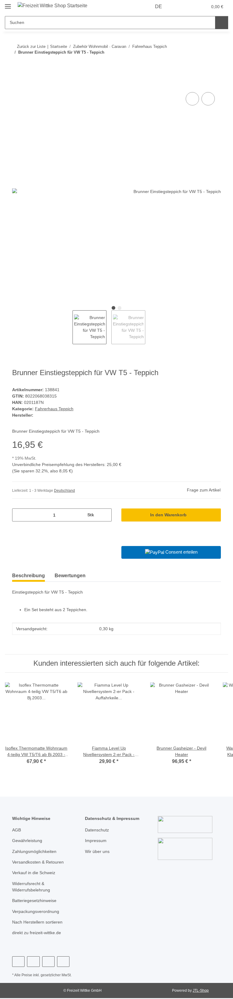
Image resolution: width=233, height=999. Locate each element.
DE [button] (158, 6)
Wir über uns (97, 851)
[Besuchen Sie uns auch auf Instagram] (48, 961)
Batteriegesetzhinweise (34, 900)
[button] (178, 7)
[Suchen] (221, 22)
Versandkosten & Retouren (38, 862)
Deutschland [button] (64, 490)
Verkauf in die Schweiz (33, 872)
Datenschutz (97, 830)
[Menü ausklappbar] (8, 4)
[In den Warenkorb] (17, 84)
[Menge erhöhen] (104, 515)
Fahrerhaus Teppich (54, 408)
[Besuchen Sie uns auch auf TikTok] (63, 961)
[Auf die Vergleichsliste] (192, 98)
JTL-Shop (201, 990)
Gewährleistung (27, 840)
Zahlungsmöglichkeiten (34, 851)
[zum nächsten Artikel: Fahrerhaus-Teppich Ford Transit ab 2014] (214, 64)
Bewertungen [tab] (70, 575)
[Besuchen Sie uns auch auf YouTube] (33, 961)
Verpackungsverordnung (35, 911)
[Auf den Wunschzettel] (208, 98)
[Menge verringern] (18, 515)
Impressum (95, 840)
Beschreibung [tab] (28, 575)
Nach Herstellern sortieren (37, 922)
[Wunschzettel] (191, 7)
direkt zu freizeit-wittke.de (36, 932)
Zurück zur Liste (31, 46)
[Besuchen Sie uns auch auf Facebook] (18, 961)
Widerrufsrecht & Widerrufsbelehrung (31, 886)
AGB (16, 830)
